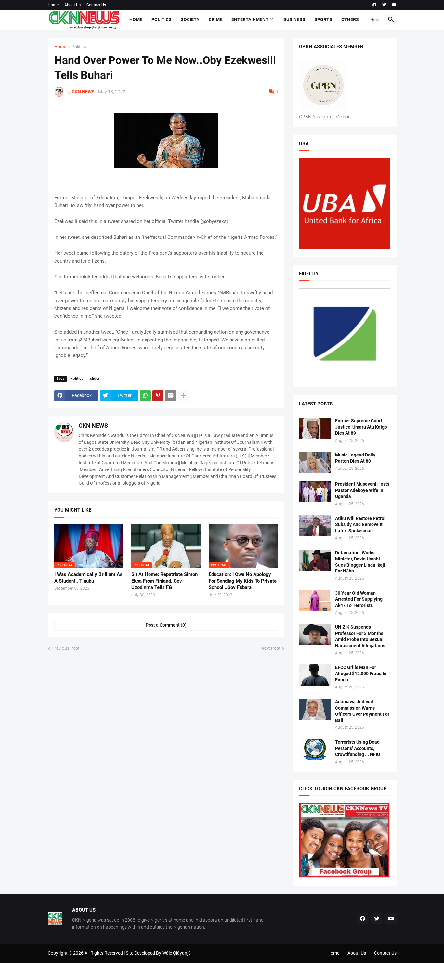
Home (53, 5)
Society (190, 19)
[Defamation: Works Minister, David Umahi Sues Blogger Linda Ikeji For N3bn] (315, 560)
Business (294, 19)
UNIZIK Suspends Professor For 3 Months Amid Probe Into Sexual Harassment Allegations (360, 636)
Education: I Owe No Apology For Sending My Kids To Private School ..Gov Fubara (243, 581)
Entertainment (249, 19)
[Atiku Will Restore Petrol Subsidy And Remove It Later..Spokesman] (315, 525)
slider (94, 378)
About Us (72, 5)
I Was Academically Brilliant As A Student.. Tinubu (88, 577)
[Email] (170, 395)
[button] (375, 20)
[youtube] (394, 5)
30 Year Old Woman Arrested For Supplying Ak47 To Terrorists (359, 599)
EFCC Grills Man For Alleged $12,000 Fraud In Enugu (360, 673)
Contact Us (96, 5)
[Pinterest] (157, 395)
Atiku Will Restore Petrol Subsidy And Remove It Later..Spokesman (360, 524)
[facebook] (374, 5)
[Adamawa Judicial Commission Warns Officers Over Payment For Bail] (315, 709)
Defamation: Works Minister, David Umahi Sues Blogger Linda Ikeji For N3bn (360, 562)
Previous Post (66, 648)
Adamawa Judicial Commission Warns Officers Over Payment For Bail (362, 711)
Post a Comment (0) (166, 625)
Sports (323, 19)
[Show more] (183, 395)
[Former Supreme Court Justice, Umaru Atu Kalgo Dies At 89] (315, 428)
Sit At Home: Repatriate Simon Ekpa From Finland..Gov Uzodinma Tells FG (164, 581)
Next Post (271, 648)
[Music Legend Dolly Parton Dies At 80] (315, 462)
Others (350, 19)
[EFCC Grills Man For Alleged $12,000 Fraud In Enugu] (315, 675)
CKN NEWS (93, 425)
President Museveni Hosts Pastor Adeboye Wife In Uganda (362, 490)
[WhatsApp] (145, 395)
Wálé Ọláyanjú (176, 953)
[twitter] (384, 5)
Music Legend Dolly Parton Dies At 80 (355, 458)
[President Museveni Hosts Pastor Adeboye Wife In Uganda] (315, 491)
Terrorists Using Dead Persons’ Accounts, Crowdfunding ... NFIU (357, 748)
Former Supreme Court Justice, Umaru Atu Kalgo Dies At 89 (361, 427)
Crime (215, 19)
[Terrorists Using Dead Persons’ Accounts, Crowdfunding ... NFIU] (315, 749)
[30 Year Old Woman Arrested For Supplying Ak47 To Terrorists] (315, 600)
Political (79, 47)
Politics (161, 19)
